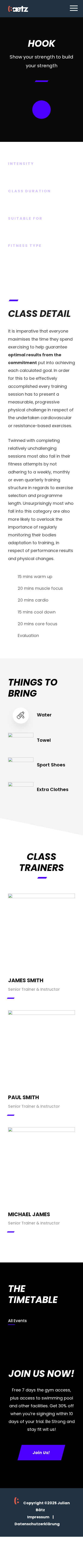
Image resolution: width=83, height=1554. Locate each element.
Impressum (38, 1517)
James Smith (25, 980)
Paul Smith (23, 1097)
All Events (17, 1320)
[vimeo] (41, 943)
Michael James (29, 1214)
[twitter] (41, 931)
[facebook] (41, 918)
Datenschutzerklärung (37, 1524)
